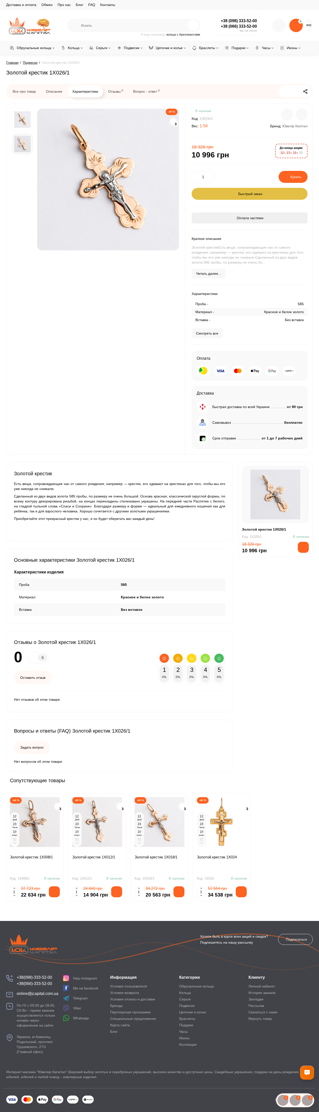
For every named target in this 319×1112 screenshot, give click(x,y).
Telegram (80, 998)
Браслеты (187, 1019)
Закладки (255, 999)
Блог (79, 5)
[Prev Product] (284, 91)
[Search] (182, 25)
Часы (183, 1032)
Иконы (184, 1038)
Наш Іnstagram (85, 978)
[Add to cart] (54, 891)
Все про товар (24, 91)
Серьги (185, 999)
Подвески (187, 1006)
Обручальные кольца (196, 986)
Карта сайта (120, 1025)
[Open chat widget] (307, 1073)
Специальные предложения (133, 1019)
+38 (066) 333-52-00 (239, 26)
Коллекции (188, 1044)
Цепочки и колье (192, 1012)
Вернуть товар (260, 1019)
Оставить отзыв (32, 678)
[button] (296, 780)
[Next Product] (295, 91)
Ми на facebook (85, 988)
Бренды (116, 1006)
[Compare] (287, 115)
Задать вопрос (32, 747)
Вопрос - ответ (146, 91)
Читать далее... (208, 274)
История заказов (261, 993)
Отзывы (115, 91)
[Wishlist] (302, 115)
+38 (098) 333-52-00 (239, 21)
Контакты (107, 5)
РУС (309, 25)
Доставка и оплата (21, 5)
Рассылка (256, 1006)
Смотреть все (207, 333)
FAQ (91, 5)
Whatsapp (81, 1018)
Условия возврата (124, 993)
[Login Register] (279, 25)
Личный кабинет (261, 986)
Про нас (64, 5)
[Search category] (74, 25)
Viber (77, 1008)
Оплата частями (249, 218)
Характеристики (85, 91)
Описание (54, 91)
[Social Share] (305, 91)
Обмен (47, 5)
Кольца (185, 993)
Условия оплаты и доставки (132, 999)
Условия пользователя (128, 986)
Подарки (186, 1025)
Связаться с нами (262, 1012)
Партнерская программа (130, 1012)
